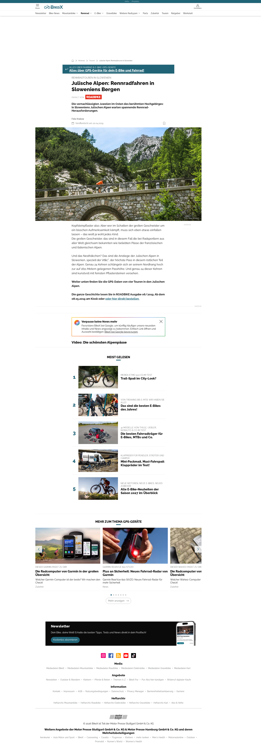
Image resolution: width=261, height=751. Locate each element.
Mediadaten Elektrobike (133, 668)
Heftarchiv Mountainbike (65, 703)
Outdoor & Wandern (70, 679)
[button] (118, 174)
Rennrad (85, 13)
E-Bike (98, 13)
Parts (145, 13)
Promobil (99, 741)
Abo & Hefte (177, 703)
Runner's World (114, 741)
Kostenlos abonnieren (65, 639)
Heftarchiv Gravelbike (139, 703)
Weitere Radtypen (128, 13)
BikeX (80, 737)
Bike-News (54, 13)
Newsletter (40, 13)
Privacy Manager (135, 691)
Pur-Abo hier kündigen (153, 679)
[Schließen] (161, 321)
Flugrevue (117, 737)
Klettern (87, 679)
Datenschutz (117, 691)
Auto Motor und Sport (64, 737)
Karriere (180, 691)
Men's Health (158, 737)
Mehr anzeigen (116, 600)
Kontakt (56, 691)
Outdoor (191, 737)
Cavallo (105, 737)
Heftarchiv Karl (160, 703)
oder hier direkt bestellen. (122, 298)
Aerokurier (45, 737)
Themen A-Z (119, 679)
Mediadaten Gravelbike (159, 668)
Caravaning (92, 737)
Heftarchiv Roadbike (91, 703)
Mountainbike (68, 13)
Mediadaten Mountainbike (80, 668)
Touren (165, 13)
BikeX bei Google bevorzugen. (121, 331)
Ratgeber (175, 13)
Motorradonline (175, 737)
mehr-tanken (142, 737)
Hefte (127, 1)
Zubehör (155, 13)
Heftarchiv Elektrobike (115, 703)
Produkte (135, 1)
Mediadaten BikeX (55, 668)
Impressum (69, 691)
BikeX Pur (133, 679)
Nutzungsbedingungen (96, 691)
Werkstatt (188, 13)
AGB (80, 691)
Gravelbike (111, 13)
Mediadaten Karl (182, 668)
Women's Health (134, 741)
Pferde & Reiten (102, 679)
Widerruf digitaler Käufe (179, 679)
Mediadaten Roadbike (107, 668)
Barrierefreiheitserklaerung (160, 691)
